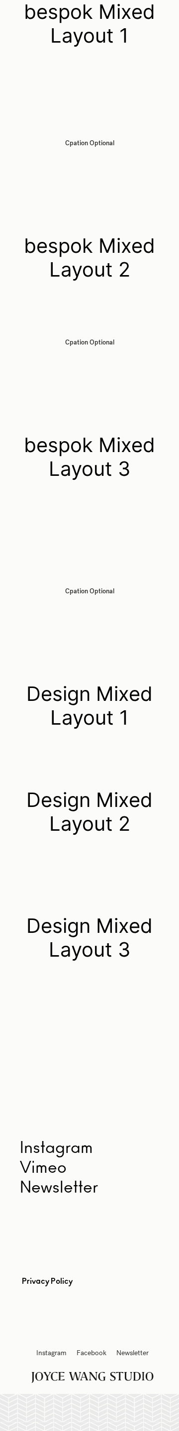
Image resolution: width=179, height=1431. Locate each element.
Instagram (51, 1353)
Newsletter (59, 1188)
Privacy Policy (47, 1281)
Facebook (91, 1353)
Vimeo (43, 1168)
